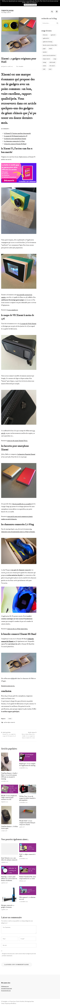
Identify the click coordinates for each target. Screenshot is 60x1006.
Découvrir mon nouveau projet (30, 4)
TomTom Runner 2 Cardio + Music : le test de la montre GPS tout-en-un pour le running (9, 776)
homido (50, 48)
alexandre (21, 66)
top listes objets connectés (9, 722)
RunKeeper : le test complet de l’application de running (27, 764)
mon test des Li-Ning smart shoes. (17, 629)
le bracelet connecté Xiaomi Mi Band (15, 144)
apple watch (53, 34)
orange (54, 58)
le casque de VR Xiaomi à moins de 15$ (15, 136)
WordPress (13, 1003)
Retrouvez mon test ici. (8, 686)
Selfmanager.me (5, 986)
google (44, 48)
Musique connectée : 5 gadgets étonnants (7, 906)
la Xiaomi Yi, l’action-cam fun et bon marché (17, 133)
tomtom (44, 65)
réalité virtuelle (52, 62)
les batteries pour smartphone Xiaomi (15, 139)
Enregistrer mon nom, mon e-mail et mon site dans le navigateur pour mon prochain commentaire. (19, 954)
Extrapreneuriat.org (6, 990)
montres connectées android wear (49, 55)
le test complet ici (12, 310)
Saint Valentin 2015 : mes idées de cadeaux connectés (9, 859)
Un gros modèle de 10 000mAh (21, 504)
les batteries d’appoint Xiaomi (26, 454)
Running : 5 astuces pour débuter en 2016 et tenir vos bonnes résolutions (9, 878)
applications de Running (47, 41)
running (44, 62)
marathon (45, 52)
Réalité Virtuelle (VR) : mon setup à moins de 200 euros (27, 878)
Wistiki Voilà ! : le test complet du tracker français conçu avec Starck (27, 823)
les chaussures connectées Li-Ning (14, 141)
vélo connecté (52, 65)
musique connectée (46, 58)
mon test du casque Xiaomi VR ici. (17, 441)
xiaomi (9, 718)
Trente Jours (7, 11)
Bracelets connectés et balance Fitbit (50, 45)
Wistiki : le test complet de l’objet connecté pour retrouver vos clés (9, 797)
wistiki (44, 69)
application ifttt (46, 38)
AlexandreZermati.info (6, 988)
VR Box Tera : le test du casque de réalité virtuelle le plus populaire (27, 798)
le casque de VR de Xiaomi (28, 324)
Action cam (45, 34)
